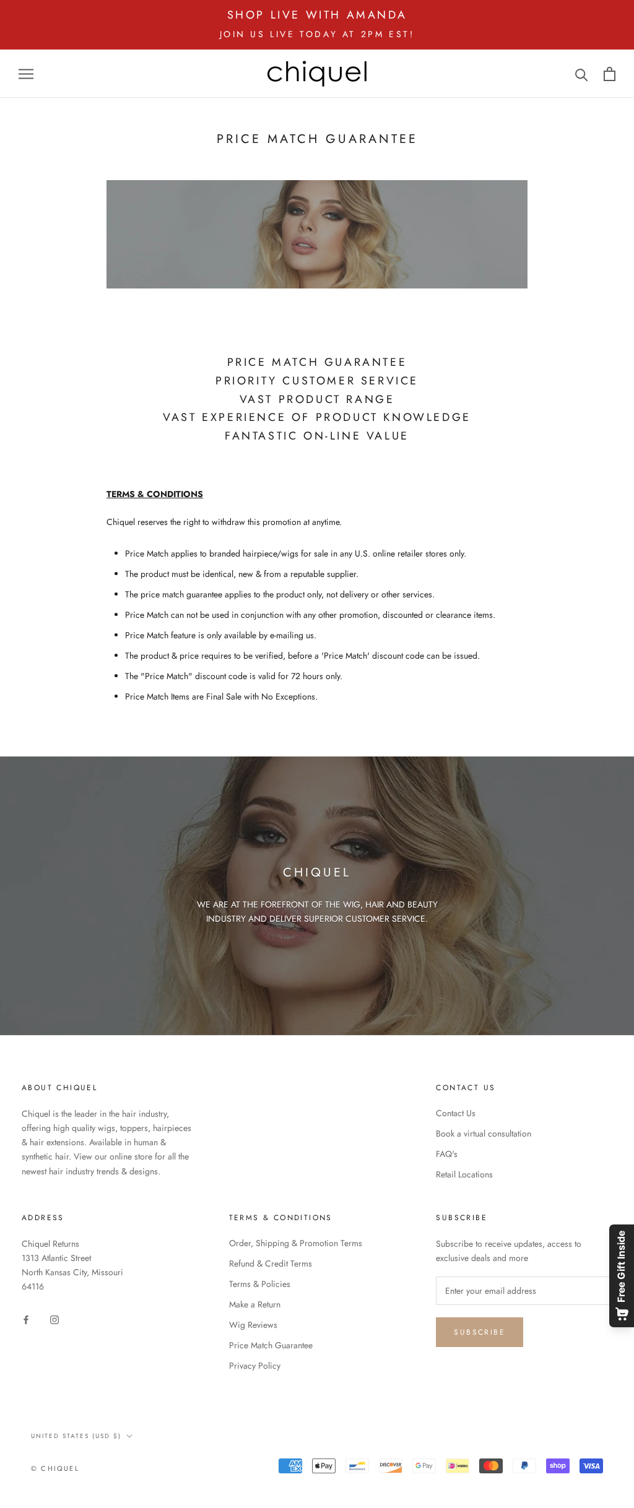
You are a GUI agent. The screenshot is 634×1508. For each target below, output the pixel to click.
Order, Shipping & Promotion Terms (295, 1243)
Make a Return (254, 1304)
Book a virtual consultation (483, 1133)
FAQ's (447, 1154)
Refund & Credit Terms (270, 1263)
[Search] (581, 73)
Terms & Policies (259, 1284)
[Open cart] (609, 74)
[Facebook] (26, 1319)
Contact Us (456, 1113)
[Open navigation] (26, 73)
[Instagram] (54, 1319)
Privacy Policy (254, 1365)
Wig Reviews (253, 1325)
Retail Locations (464, 1174)
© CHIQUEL (55, 1468)
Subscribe (479, 1332)
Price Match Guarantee (271, 1345)
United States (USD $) (76, 1436)
